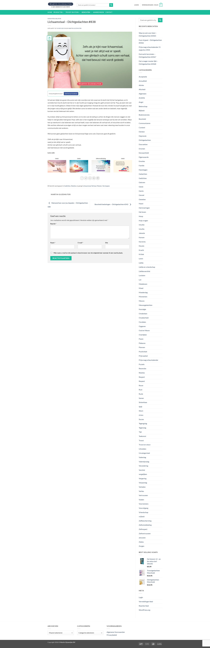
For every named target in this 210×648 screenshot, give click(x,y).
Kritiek (141, 254)
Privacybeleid (112, 635)
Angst (141, 102)
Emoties (142, 161)
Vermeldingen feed (146, 601)
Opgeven (142, 326)
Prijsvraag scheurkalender (148, 360)
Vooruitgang (143, 508)
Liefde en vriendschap (147, 267)
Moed (141, 288)
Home (50, 12)
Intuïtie (141, 229)
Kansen (141, 237)
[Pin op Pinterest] (94, 178)
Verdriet (142, 470)
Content (142, 127)
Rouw (141, 385)
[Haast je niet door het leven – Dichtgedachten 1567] (123, 166)
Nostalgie (142, 309)
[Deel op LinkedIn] (98, 178)
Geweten (142, 199)
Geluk (141, 187)
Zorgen (141, 546)
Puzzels (141, 364)
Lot (140, 280)
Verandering (143, 466)
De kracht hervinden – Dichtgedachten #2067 (147, 55)
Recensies (142, 368)
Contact (108, 12)
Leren (141, 258)
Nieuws (141, 301)
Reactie (53, 224)
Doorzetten (143, 144)
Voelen (141, 500)
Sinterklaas (143, 402)
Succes (141, 419)
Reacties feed (144, 606)
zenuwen (142, 538)
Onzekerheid (144, 318)
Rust (140, 390)
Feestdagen (143, 170)
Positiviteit (143, 352)
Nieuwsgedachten (145, 305)
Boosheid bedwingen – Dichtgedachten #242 (112, 204)
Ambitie (142, 98)
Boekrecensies (144, 115)
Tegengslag (143, 423)
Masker (99, 186)
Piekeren (142, 343)
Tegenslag (142, 428)
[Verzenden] (111, 5)
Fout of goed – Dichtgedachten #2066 (150, 41)
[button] (136, 5)
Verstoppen (106, 186)
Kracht (141, 250)
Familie (141, 165)
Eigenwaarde (144, 157)
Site (106, 243)
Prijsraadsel (143, 356)
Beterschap (143, 106)
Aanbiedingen (98, 12)
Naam (52, 243)
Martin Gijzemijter (74, 28)
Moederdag (143, 292)
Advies (141, 85)
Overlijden (143, 335)
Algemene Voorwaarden (116, 632)
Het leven (142, 212)
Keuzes (141, 246)
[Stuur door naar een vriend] (90, 178)
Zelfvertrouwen (145, 533)
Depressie (142, 136)
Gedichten (86, 12)
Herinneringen (144, 208)
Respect (142, 377)
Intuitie (141, 225)
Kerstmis (142, 242)
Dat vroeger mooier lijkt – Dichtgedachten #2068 (148, 62)
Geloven (142, 182)
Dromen (142, 149)
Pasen (141, 339)
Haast (141, 203)
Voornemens (143, 504)
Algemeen (142, 94)
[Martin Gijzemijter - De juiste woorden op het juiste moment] (61, 5)
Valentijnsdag (144, 462)
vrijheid (141, 516)
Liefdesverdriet (144, 271)
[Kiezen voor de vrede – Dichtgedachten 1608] (57, 166)
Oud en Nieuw (144, 330)
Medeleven (143, 284)
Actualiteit (143, 81)
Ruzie (141, 394)
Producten (57, 12)
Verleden (142, 487)
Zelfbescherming (145, 521)
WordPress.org (144, 610)
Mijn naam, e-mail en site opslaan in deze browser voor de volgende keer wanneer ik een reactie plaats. (88, 253)
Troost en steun (72, 12)
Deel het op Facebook (71, 93)
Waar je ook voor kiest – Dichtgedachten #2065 (148, 34)
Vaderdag (142, 457)
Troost (141, 440)
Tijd (140, 432)
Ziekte (141, 542)
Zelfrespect (143, 529)
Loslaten (142, 275)
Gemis (141, 191)
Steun (141, 411)
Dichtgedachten (145, 140)
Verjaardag (143, 483)
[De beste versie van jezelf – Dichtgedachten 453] (79, 166)
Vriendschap (143, 512)
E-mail (80, 243)
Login (141, 597)
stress (141, 415)
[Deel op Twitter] (86, 178)
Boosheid (142, 119)
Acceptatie (143, 77)
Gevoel (141, 195)
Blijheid (141, 110)
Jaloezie (142, 233)
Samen (141, 398)
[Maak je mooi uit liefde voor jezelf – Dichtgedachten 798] (101, 166)
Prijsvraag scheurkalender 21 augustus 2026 (150, 48)
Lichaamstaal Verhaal (89, 186)
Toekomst (142, 436)
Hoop (141, 216)
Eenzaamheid (144, 153)
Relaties (58, 18)
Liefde (141, 263)
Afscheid (142, 89)
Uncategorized (144, 453)
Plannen (142, 347)
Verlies (141, 491)
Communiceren (144, 123)
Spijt (140, 407)
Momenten (143, 297)
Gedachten (143, 174)
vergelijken (143, 474)
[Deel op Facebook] (82, 178)
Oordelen (142, 322)
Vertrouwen (143, 495)
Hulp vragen (143, 220)
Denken (142, 132)
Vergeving (142, 478)
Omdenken (143, 313)
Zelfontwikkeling (145, 525)
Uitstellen (142, 449)
